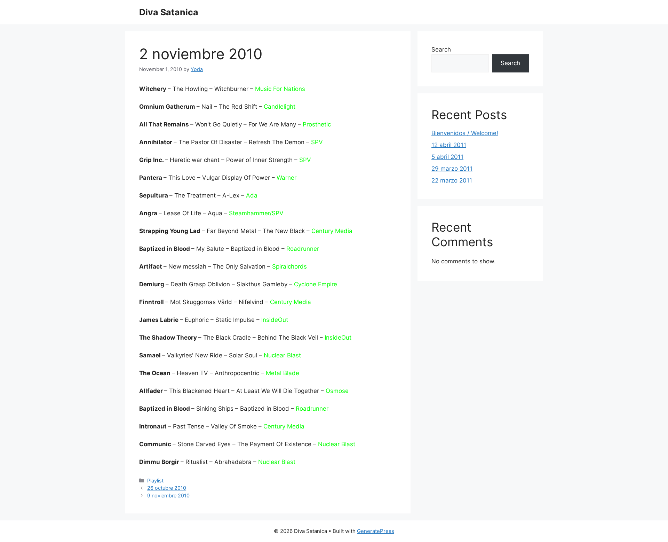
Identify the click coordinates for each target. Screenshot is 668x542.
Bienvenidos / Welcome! (464, 133)
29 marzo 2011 (451, 168)
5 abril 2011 (447, 156)
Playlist (155, 480)
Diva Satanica (168, 12)
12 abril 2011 (448, 144)
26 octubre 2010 (166, 488)
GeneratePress (375, 531)
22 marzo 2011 (451, 180)
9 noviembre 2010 (168, 495)
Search (441, 49)
